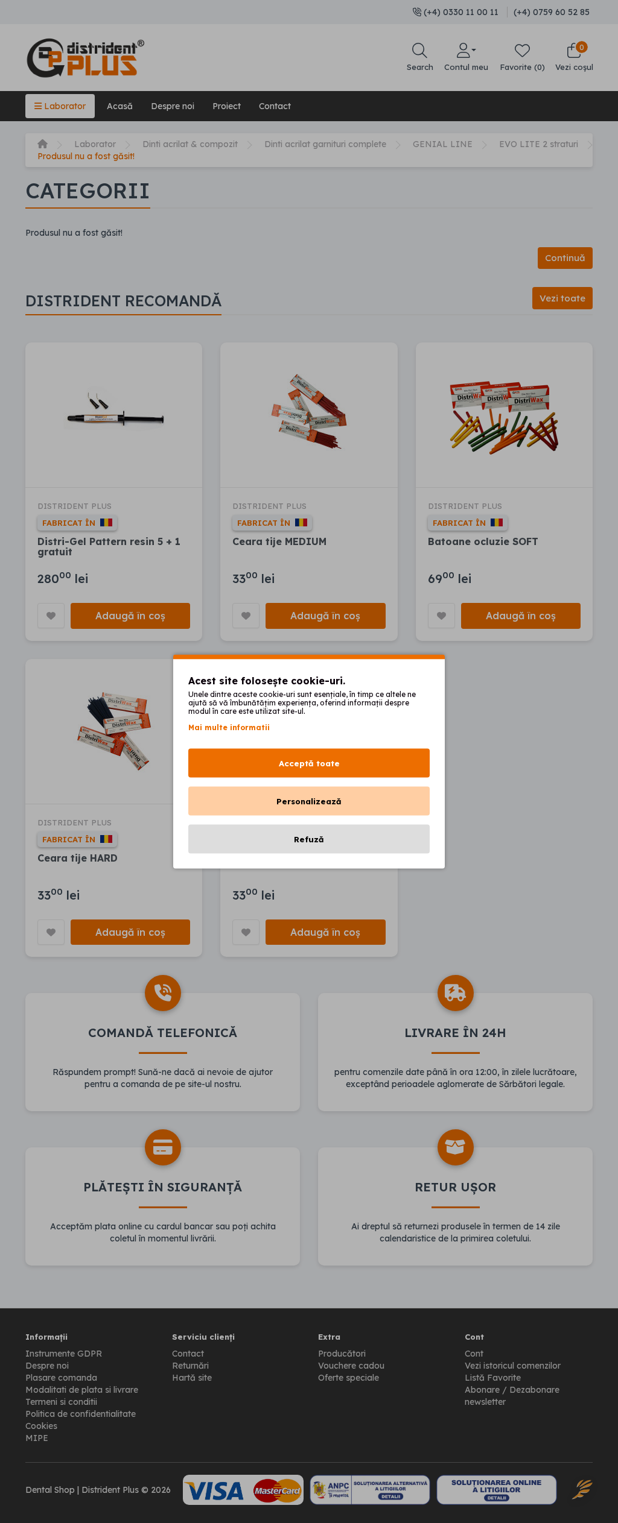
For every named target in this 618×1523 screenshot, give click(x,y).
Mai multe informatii (229, 727)
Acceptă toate (309, 763)
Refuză (309, 839)
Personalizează (309, 801)
